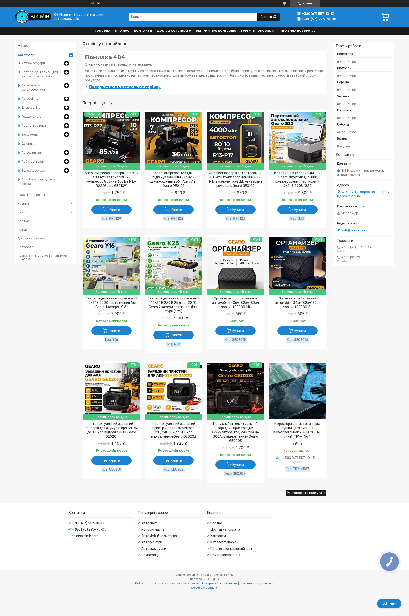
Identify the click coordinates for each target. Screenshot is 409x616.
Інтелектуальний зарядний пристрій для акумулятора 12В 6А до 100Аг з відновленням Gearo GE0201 (111, 430)
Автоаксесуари (33, 63)
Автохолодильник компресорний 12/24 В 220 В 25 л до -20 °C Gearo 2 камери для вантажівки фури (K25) (173, 304)
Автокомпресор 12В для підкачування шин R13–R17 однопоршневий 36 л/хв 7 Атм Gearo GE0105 (173, 179)
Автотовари (27, 55)
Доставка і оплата (174, 30)
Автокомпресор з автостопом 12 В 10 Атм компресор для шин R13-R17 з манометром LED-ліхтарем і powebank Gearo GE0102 (235, 179)
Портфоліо (26, 247)
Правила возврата (298, 30)
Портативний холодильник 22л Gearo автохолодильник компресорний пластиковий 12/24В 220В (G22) (297, 179)
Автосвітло (30, 98)
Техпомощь (150, 555)
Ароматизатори (34, 125)
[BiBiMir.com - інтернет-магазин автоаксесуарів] (33, 17)
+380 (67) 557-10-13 (88, 523)
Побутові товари (34, 161)
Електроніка (31, 107)
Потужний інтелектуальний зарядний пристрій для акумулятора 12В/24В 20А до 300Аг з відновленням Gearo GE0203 (235, 432)
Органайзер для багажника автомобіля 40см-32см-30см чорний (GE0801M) (235, 302)
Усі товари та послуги (304, 493)
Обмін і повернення (225, 555)
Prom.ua (228, 574)
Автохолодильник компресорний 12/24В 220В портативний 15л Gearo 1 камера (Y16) (111, 302)
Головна (102, 30)
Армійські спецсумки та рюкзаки (39, 181)
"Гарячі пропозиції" (32, 195)
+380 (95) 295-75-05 (89, 530)
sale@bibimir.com (354, 230)
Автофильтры (32, 152)
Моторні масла (152, 530)
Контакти (143, 30)
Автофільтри (151, 542)
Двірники (29, 143)
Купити (114, 210)
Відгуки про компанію (216, 30)
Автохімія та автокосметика (33, 87)
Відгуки (23, 230)
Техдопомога (32, 116)
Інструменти (31, 134)
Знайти (267, 17)
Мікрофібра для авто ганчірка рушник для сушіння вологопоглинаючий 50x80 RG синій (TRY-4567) (297, 430)
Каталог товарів (223, 542)
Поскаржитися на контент (219, 583)
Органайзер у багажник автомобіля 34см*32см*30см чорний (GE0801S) (297, 302)
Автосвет (149, 523)
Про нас (122, 30)
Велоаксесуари (33, 170)
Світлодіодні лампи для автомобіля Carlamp (40, 74)
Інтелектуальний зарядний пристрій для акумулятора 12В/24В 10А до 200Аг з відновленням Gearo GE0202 (173, 430)
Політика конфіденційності (231, 549)
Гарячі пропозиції (257, 30)
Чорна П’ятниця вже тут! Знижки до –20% (42, 257)
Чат (393, 604)
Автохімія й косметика (159, 536)
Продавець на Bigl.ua (204, 579)
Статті (22, 212)
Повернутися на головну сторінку (125, 86)
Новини (23, 203)
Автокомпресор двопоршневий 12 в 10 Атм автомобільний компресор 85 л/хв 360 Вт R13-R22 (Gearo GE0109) (111, 179)
